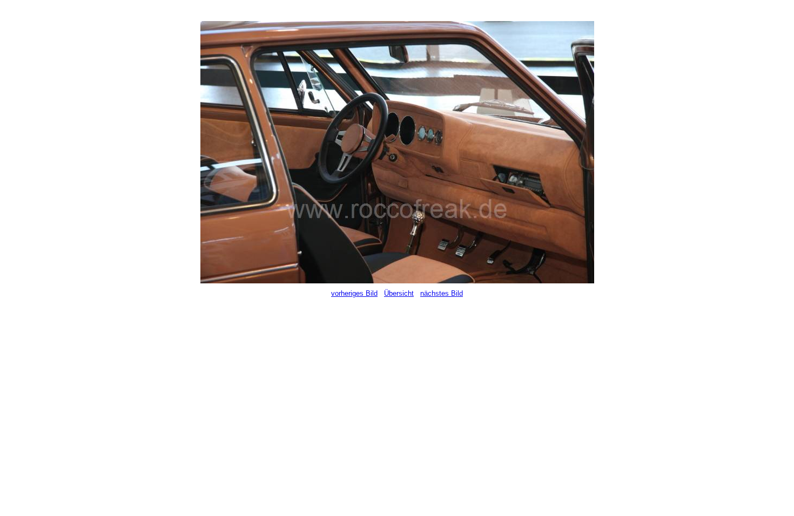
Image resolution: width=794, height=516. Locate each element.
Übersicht (399, 293)
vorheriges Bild (354, 293)
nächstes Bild (441, 293)
